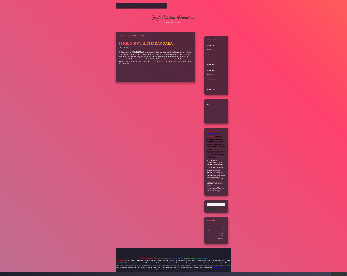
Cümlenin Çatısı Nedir (212, 238)
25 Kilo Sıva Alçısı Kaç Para (146, 43)
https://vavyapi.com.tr (144, 78)
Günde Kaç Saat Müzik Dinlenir (215, 224)
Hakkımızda (160, 6)
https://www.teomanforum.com (128, 78)
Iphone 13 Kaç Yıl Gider (213, 233)
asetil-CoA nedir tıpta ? (212, 62)
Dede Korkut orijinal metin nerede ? (216, 43)
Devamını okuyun (125, 69)
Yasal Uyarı (147, 6)
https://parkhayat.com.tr (159, 78)
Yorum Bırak (138, 69)
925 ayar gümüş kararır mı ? (214, 87)
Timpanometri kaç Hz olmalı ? (214, 73)
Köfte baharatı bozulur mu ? (214, 48)
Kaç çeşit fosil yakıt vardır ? (213, 52)
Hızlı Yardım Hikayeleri (173, 17)
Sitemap (169, 78)
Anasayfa (120, 6)
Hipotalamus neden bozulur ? (214, 77)
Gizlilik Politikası (133, 6)
